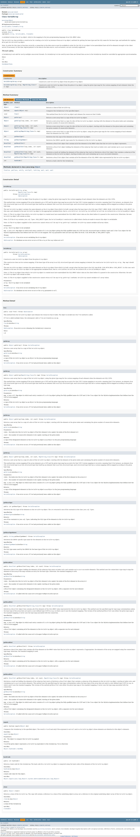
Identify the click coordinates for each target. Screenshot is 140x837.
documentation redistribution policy (44, 835)
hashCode (17, 160)
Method (25, 7)
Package (16, 2)
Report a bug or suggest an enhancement (13, 827)
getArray (17, 117)
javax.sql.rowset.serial (15, 14)
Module (10, 2)
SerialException (24, 194)
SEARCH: (116, 5)
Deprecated (37, 2)
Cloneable (15, 26)
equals (16, 110)
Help (48, 2)
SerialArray (8, 81)
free (15, 114)
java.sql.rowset (13, 12)
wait (42, 170)
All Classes (4, 5)
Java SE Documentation (44, 829)
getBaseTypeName (20, 140)
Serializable (6, 26)
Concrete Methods (39, 99)
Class (33, 85)
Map (24, 85)
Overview (4, 2)
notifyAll (28, 170)
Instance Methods (22, 99)
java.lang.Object (7, 20)
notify (21, 170)
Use (27, 2)
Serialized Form (7, 64)
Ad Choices (75, 836)
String (28, 85)
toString (36, 170)
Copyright (3, 833)
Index (44, 2)
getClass (14, 170)
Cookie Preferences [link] (65, 836)
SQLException (22, 196)
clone (16, 107)
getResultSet (19, 143)
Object (10, 32)
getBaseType (18, 136)
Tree (31, 2)
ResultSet (7, 143)
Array (21, 26)
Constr (19, 7)
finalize (7, 170)
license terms (25, 835)
